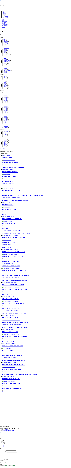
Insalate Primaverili (7, 61)
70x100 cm (5, 120)
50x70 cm (5, 117)
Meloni (5, 64)
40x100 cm (5, 111)
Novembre (5, 87)
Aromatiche (5, 41)
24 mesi (5, 146)
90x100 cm (5, 122)
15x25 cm (5, 96)
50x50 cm (5, 115)
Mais (4, 62)
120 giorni (5, 142)
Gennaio (5, 76)
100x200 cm (6, 127)
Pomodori (5, 69)
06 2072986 (6, 429)
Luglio (5, 83)
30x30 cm (5, 102)
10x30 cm (5, 93)
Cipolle (5, 53)
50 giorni (5, 135)
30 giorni (5, 132)
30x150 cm (5, 107)
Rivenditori (4, 14)
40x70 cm (5, 110)
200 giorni (5, 144)
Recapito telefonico (3, 453)
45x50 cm (5, 112)
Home (3, 11)
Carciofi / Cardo (6, 48)
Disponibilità (4, 13)
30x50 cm (5, 105)
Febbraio (5, 77)
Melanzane (5, 63)
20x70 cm (5, 100)
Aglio (4, 39)
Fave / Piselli (6, 55)
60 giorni (5, 136)
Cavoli (5, 51)
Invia (1, 464)
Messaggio (2, 460)
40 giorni (5, 133)
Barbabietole (6, 43)
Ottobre (5, 86)
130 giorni (5, 143)
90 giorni (5, 140)
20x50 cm (5, 99)
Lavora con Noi (5, 17)
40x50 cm (5, 109)
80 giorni (5, 139)
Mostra (2, 148)
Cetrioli (5, 52)
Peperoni (5, 68)
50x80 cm (5, 118)
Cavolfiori (5, 50)
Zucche (5, 71)
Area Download (5, 16)
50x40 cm (5, 113)
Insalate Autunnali (7, 60)
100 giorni (5, 141)
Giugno (5, 82)
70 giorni (5, 137)
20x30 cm (5, 97)
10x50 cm (5, 95)
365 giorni (5, 145)
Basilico (5, 44)
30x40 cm (5, 103)
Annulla (1, 149)
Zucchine (5, 72)
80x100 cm (5, 121)
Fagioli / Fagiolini (7, 54)
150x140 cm (6, 126)
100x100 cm (6, 123)
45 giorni (5, 134)
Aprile (4, 79)
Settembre (5, 85)
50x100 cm (5, 119)
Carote (5, 49)
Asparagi (5, 42)
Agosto (4, 84)
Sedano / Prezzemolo (7, 70)
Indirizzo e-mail (2, 457)
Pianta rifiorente (6, 131)
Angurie (4, 40)
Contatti (3, 15)
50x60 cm (5, 116)
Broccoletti (5, 45)
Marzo (5, 78)
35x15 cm (5, 108)
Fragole (5, 58)
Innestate (5, 59)
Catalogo (3, 12)
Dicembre (5, 88)
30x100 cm (5, 106)
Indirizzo (1, 455)
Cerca (1, 5)
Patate (5, 65)
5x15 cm (5, 92)
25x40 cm (5, 101)
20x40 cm (5, 98)
